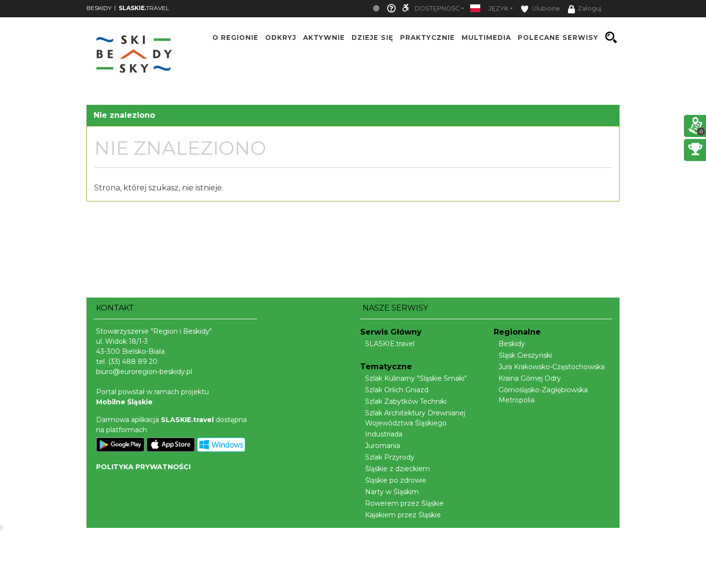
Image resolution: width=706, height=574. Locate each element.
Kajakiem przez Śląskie (403, 515)
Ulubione (545, 8)
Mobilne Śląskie (124, 402)
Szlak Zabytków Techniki (406, 401)
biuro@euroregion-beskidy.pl (144, 371)
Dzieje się (372, 37)
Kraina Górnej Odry (530, 378)
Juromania (382, 445)
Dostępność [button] (437, 8)
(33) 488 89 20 (133, 361)
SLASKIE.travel (389, 343)
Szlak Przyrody (389, 457)
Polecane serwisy (558, 37)
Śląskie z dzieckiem (397, 468)
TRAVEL (144, 8)
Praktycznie (427, 37)
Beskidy (512, 343)
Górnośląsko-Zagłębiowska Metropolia (543, 395)
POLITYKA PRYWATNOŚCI (143, 466)
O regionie (235, 37)
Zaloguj (589, 8)
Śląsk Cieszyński (525, 355)
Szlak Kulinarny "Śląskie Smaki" (416, 378)
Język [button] (498, 8)
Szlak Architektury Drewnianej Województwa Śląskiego (415, 418)
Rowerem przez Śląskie (404, 503)
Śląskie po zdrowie (395, 480)
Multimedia (486, 37)
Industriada (383, 434)
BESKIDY (98, 8)
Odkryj (280, 37)
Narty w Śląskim (392, 491)
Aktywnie (324, 37)
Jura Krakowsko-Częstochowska (552, 366)
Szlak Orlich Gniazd (396, 390)
